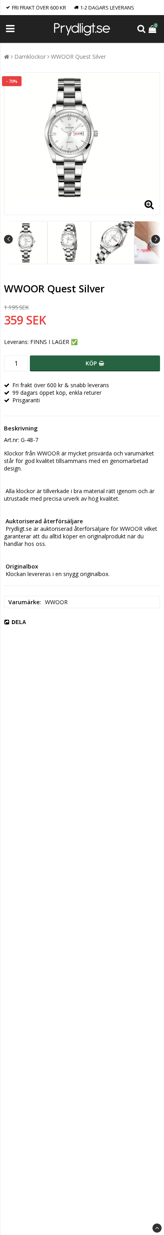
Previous (8, 239)
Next (155, 239)
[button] (153, 29)
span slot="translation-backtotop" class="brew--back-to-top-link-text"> (157, 1228)
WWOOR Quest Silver (78, 56)
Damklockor (30, 56)
